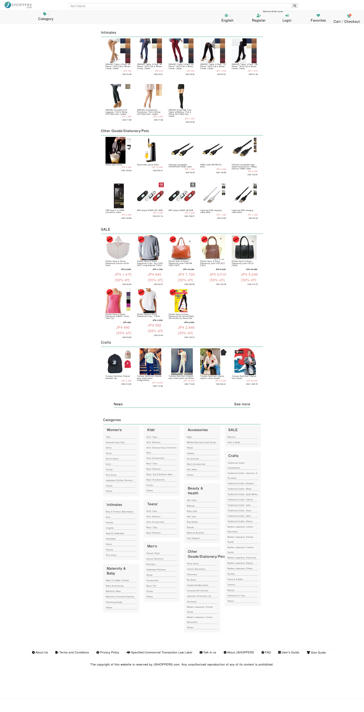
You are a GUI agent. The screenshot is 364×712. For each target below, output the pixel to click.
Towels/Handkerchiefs (197, 585)
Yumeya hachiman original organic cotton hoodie (212, 377)
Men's (152, 546)
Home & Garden (235, 579)
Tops (108, 436)
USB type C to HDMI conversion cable (115, 211)
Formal (109, 469)
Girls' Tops (151, 436)
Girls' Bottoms (153, 442)
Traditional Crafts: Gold (239, 505)
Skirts (109, 447)
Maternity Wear (113, 591)
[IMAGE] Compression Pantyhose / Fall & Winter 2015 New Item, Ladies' (149, 111)
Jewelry (190, 453)
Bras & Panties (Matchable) (119, 511)
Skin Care (192, 500)
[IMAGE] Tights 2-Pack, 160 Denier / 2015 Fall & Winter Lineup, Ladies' (245, 66)
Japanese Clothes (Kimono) (119, 480)
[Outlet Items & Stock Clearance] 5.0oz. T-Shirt (148, 315)
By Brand (191, 579)
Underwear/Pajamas (156, 569)
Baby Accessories (115, 585)
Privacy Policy (109, 652)
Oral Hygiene (193, 538)
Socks (109, 544)
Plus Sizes (111, 474)
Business (151, 564)
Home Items (193, 563)
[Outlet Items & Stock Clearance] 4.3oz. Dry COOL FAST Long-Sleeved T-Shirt (150, 263)
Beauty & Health (195, 490)
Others (109, 491)
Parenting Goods (114, 602)
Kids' (151, 429)
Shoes (149, 575)
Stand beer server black (148, 164)
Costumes (192, 601)
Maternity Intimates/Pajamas (120, 596)
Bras (108, 517)
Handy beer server (114, 164)
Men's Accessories (196, 464)
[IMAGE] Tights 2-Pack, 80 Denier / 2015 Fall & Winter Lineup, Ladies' (181, 66)
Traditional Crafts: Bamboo (241, 483)
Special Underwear (115, 533)
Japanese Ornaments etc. (199, 596)
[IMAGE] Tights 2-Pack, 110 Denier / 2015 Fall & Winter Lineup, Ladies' (213, 66)
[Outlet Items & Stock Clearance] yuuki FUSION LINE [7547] (180, 263)
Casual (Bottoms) (155, 558)
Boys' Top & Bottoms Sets (159, 474)
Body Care (192, 511)
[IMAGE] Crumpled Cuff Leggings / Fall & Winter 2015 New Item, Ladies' (117, 111)
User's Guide (290, 652)
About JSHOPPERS (240, 652)
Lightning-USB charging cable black (242, 211)
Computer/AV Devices (197, 590)
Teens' (152, 503)
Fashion (231, 584)
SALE (233, 429)
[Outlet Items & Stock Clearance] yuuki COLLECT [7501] (212, 263)
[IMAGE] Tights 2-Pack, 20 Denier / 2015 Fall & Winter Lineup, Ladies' (118, 66)
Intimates (114, 504)
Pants (109, 453)
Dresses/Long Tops (115, 442)
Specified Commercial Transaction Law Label (161, 652)
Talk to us (209, 652)
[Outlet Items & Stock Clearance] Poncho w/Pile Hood (117, 263)
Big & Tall (151, 585)
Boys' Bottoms (153, 468)
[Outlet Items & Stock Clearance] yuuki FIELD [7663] (242, 263)
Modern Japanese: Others (240, 568)
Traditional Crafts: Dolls (239, 516)
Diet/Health (192, 521)
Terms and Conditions (74, 652)
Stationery (192, 574)
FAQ (267, 652)
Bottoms (232, 436)
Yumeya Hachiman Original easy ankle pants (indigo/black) (149, 378)
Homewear (111, 538)
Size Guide (318, 652)
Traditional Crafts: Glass (240, 510)
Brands (190, 527)
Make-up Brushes (195, 532)
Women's (114, 429)
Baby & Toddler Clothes (117, 580)
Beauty (231, 590)
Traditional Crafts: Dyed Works (243, 494)
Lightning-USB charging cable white (211, 211)
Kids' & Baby (234, 442)
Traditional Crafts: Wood (239, 488)
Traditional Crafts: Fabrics (240, 499)
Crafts (233, 455)
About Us (41, 652)
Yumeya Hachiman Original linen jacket (244, 377)
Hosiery (109, 549)
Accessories (152, 580)
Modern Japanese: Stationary (242, 557)
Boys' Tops (151, 463)
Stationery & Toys (236, 595)
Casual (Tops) (153, 553)
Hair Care (191, 516)
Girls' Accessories (155, 458)
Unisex (109, 485)
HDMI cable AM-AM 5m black (211, 165)
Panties (109, 522)
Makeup (191, 505)
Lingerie (110, 527)
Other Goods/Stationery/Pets (206, 554)
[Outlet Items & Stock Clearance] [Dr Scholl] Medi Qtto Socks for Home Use (181, 316)
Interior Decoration (196, 569)
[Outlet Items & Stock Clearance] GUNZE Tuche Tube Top (117, 316)
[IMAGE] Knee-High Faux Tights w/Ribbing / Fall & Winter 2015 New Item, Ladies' (180, 112)
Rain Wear (192, 469)
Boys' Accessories (155, 479)
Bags (189, 436)
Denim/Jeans (112, 458)
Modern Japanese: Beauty (240, 563)
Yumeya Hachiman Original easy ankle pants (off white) (181, 377)
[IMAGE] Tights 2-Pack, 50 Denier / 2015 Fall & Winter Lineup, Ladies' (149, 66)
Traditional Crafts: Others (240, 521)
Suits (108, 464)
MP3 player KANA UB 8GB (181, 210)
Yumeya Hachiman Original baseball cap (118, 377)
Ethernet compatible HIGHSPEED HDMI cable (180, 165)
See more (242, 403)
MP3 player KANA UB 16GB (150, 210)
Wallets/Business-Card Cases (201, 442)
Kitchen (231, 573)
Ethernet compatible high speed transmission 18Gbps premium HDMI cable (244, 166)
